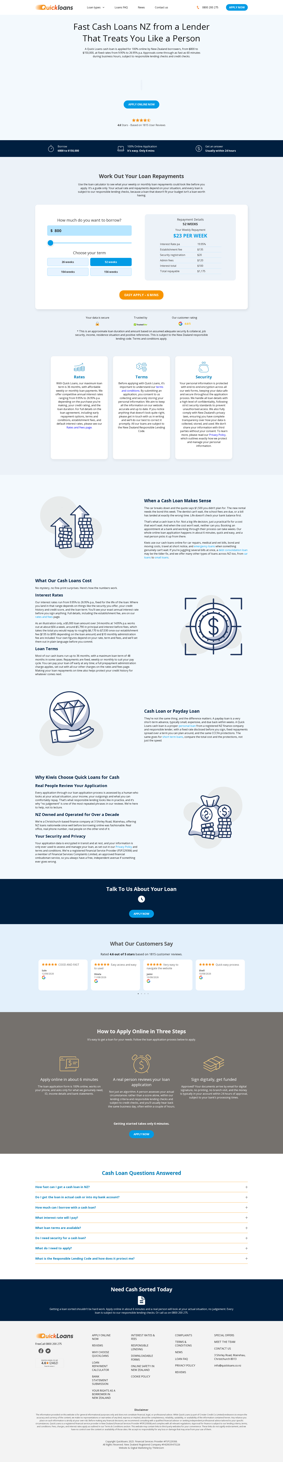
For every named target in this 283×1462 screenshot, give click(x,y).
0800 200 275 (210, 7)
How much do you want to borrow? (89, 220)
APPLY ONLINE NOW (141, 104)
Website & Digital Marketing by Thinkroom (141, 1447)
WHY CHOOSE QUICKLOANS (100, 1354)
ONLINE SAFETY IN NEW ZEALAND (142, 1368)
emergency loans (204, 546)
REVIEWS (97, 1345)
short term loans (172, 737)
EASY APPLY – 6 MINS (141, 295)
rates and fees (44, 617)
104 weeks (68, 272)
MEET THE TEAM (224, 1342)
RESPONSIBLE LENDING (139, 1347)
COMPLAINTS (183, 1335)
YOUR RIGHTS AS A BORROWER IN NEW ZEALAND (103, 1394)
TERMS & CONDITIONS (183, 1343)
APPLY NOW (237, 7)
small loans (162, 557)
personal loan (187, 726)
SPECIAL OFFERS (224, 1335)
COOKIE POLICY (140, 1376)
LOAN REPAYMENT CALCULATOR (100, 1366)
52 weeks (111, 262)
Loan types (94, 7)
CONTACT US (222, 1348)
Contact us (161, 7)
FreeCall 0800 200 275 (48, 1344)
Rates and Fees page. (79, 427)
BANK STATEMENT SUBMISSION (100, 1380)
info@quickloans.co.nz (227, 1365)
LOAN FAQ (181, 1359)
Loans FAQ (121, 7)
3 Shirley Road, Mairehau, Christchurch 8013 (229, 1357)
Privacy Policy (217, 435)
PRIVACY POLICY (185, 1365)
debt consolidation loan (233, 550)
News (141, 7)
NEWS (179, 1352)
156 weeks (111, 272)
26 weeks (68, 262)
